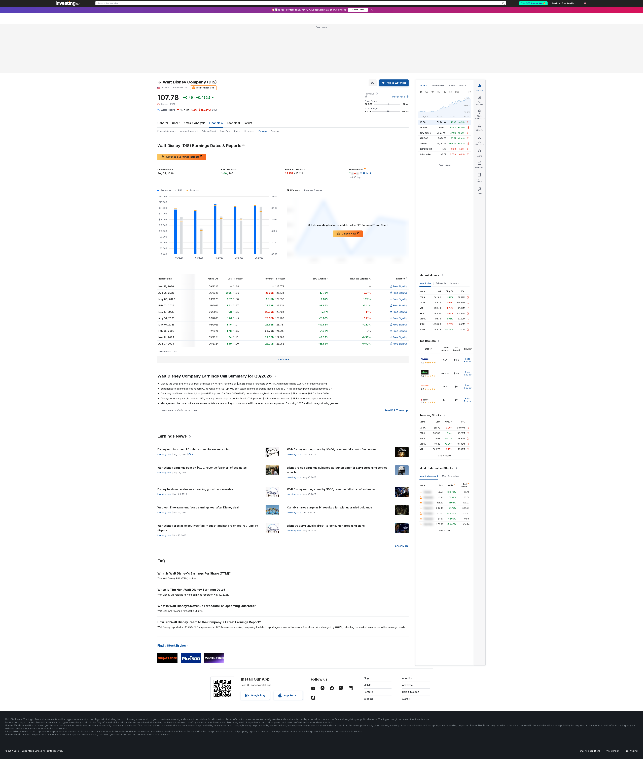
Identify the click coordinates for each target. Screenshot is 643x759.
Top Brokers (427, 341)
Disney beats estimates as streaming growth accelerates (195, 489)
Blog (366, 678)
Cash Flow (225, 131)
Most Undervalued (428, 476)
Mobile (367, 685)
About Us (407, 678)
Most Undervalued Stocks (436, 468)
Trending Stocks (430, 415)
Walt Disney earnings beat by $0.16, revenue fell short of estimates (331, 489)
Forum (248, 123)
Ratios (237, 131)
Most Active (425, 283)
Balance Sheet (209, 131)
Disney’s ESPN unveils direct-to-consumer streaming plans (326, 525)
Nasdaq (423, 143)
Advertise (407, 685)
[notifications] (579, 3)
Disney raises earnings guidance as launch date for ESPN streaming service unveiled (337, 470)
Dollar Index (425, 154)
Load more (283, 359)
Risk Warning (631, 751)
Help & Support (410, 691)
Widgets (368, 698)
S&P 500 (423, 138)
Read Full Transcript (397, 410)
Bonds (451, 85)
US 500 (423, 127)
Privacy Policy (612, 751)
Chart (176, 123)
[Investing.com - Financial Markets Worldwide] (69, 3)
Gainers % (441, 283)
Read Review (468, 360)
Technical (233, 123)
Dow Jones (425, 133)
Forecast (275, 131)
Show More (402, 545)
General (162, 123)
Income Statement (189, 131)
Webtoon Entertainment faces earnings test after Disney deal (198, 507)
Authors (406, 698)
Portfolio (368, 691)
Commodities (437, 85)
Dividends (249, 131)
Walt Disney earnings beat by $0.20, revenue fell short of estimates (202, 467)
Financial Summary (166, 131)
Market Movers (429, 275)
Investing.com (164, 454)
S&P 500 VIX (425, 149)
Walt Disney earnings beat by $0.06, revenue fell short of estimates (331, 449)
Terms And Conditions (589, 751)
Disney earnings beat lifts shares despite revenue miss (193, 449)
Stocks (462, 85)
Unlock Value (398, 97)
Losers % (454, 283)
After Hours (168, 109)
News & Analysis (194, 123)
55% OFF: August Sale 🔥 (533, 3)
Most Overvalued (450, 476)
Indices (423, 85)
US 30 (422, 122)
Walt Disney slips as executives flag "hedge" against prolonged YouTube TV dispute (207, 528)
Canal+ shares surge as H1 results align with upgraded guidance (329, 507)
